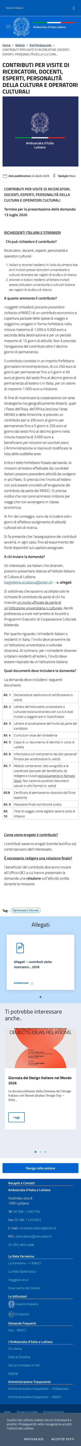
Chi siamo (15, 1348)
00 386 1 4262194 (26, 1211)
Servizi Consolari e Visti (24, 1365)
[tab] (40, 997)
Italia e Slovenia (19, 1356)
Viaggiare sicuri (18, 1279)
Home (6, 45)
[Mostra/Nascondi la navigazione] (8, 26)
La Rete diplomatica (22, 1271)
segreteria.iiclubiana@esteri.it (28, 582)
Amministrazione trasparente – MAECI (35, 1396)
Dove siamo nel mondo (24, 1287)
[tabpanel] (40, 964)
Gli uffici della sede (21, 1244)
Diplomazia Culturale (26, 909)
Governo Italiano (14, 8)
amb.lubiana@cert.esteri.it (33, 1236)
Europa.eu (22, 1313)
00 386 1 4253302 (27, 1219)
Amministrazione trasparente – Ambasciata (38, 1388)
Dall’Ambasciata (40, 45)
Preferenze (34, 1439)
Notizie (20, 45)
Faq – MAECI (17, 1330)
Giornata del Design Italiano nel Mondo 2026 (40, 1080)
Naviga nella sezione (40, 1168)
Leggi (19, 1117)
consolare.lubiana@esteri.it (37, 1228)
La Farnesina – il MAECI (24, 1263)
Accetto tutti (63, 1439)
